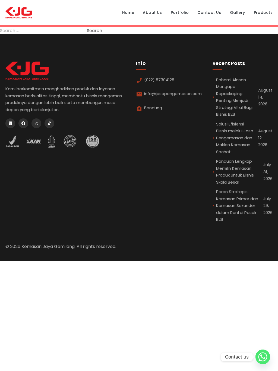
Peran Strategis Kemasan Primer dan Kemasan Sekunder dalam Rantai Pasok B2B (244, 205)
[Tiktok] (49, 123)
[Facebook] (23, 123)
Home (128, 12)
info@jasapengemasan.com (173, 93)
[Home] (18, 12)
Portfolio (180, 12)
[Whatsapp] (262, 357)
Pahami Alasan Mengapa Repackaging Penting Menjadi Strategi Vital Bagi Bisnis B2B (244, 97)
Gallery (237, 12)
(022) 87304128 (159, 80)
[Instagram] (36, 123)
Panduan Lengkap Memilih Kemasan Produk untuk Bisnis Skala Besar (244, 171)
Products (263, 12)
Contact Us (209, 12)
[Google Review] (10, 123)
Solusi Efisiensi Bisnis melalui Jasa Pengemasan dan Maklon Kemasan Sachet (244, 138)
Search (94, 30)
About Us (152, 12)
